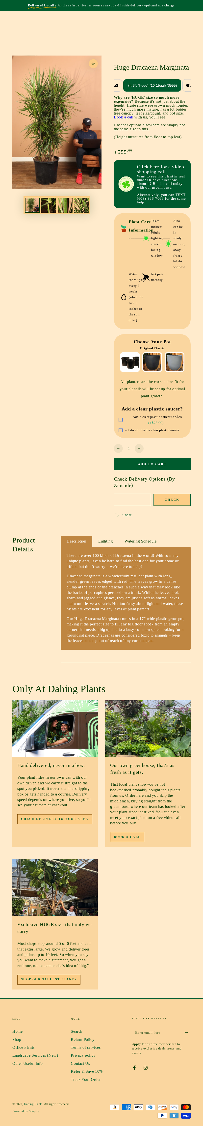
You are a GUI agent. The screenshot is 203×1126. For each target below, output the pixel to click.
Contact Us (80, 1063)
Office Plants (23, 1047)
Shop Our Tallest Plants (49, 979)
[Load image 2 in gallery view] (48, 205)
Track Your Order (86, 1079)
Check (172, 500)
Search (76, 1031)
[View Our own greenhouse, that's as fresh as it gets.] (148, 728)
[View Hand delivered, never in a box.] (55, 728)
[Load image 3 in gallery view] (65, 205)
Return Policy (82, 1039)
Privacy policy (83, 1055)
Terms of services (86, 1047)
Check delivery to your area (55, 819)
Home (17, 1031)
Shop (16, 1039)
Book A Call (127, 837)
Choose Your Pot (152, 341)
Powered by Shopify (25, 1111)
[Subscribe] (188, 1032)
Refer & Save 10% (87, 1071)
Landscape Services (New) (35, 1055)
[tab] (76, 541)
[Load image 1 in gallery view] (32, 205)
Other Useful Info (27, 1063)
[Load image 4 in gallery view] (81, 205)
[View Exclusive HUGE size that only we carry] (55, 887)
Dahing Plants (33, 1104)
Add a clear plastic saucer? (152, 408)
